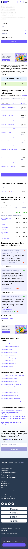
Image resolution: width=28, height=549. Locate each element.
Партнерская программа (8, 498)
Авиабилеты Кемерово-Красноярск (11, 398)
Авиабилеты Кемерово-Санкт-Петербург (12, 375)
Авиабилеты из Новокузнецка (5, 237)
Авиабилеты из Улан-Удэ (7, 360)
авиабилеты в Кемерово (18, 320)
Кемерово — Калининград (8, 166)
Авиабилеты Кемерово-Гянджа (9, 395)
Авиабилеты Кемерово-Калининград (11, 401)
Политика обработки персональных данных (7, 527)
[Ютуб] (9, 503)
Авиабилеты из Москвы (7, 344)
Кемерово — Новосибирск (8, 107)
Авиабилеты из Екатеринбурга (9, 358)
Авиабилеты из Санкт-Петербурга (10, 346)
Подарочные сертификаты (8, 477)
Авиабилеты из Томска (4, 223)
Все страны (10, 462)
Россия (15, 462)
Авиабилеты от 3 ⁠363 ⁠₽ (15, 78)
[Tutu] (4, 2)
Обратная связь (5, 488)
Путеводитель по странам (8, 472)
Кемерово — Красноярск (7, 141)
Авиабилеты (4, 462)
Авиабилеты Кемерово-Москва (9, 378)
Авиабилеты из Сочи (6, 349)
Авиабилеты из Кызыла (7, 366)
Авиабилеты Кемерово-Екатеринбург (11, 387)
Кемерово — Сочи (6, 132)
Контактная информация (8, 490)
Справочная (4, 470)
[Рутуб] (13, 503)
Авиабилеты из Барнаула (4, 232)
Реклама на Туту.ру (6, 496)
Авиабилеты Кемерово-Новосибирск (11, 384)
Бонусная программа (7, 475)
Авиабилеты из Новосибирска (5, 228)
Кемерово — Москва (6, 158)
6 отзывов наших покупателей (15, 84)
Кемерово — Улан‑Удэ (7, 115)
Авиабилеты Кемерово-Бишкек (9, 389)
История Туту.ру (5, 483)
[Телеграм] (2, 503)
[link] (6, 60)
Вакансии (4, 485)
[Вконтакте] (6, 503)
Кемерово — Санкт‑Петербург (9, 149)
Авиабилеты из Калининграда (9, 363)
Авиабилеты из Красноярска (8, 355)
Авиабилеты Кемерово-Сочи (9, 381)
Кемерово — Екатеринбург (8, 124)
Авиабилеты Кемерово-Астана (9, 392)
